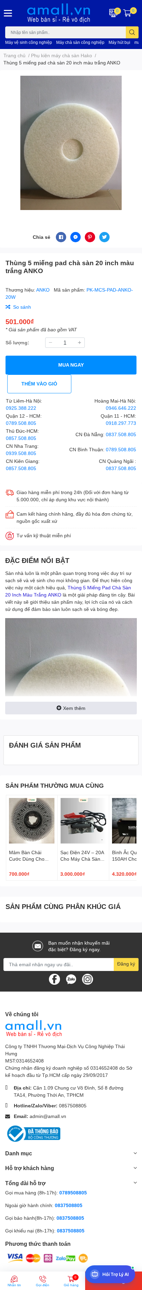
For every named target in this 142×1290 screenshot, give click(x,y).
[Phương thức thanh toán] (47, 1258)
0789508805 (73, 1192)
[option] (71, 143)
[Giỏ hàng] (127, 13)
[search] (132, 32)
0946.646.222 (121, 408)
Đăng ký (126, 964)
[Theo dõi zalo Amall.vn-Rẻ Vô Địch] (71, 978)
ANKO (43, 290)
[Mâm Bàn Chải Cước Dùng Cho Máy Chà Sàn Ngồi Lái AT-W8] (31, 820)
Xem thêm (74, 708)
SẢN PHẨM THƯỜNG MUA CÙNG (55, 785)
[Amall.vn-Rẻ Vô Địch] (59, 13)
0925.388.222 (21, 408)
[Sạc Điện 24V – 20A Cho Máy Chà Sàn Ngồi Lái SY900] (83, 820)
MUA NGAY (71, 365)
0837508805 (68, 1205)
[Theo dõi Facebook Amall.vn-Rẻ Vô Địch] (54, 978)
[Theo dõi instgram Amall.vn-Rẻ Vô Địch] (87, 978)
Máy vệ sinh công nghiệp (28, 42)
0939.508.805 (21, 453)
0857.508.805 (21, 438)
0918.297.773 (121, 423)
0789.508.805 (21, 423)
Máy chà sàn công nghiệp (80, 42)
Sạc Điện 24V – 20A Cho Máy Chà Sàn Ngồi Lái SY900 (82, 859)
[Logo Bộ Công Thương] (32, 1133)
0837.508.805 (121, 434)
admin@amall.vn (48, 1116)
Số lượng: (17, 342)
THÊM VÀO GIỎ (39, 383)
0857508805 (73, 1105)
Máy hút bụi (119, 42)
